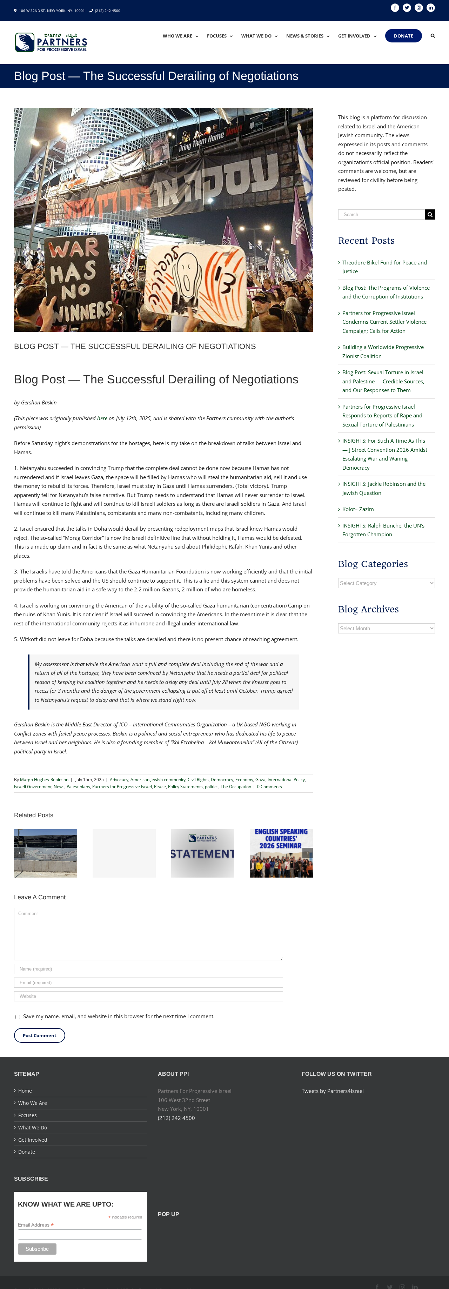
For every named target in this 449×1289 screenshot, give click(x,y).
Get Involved (32, 1139)
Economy (244, 780)
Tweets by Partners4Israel (333, 1090)
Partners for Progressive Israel (122, 787)
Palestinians (78, 787)
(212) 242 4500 (107, 10)
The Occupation (236, 787)
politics (212, 787)
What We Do (32, 1127)
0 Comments (269, 787)
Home (25, 1090)
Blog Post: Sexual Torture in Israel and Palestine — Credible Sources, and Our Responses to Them (383, 381)
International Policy (286, 780)
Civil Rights (198, 780)
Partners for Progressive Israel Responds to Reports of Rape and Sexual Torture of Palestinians (382, 415)
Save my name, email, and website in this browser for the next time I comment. (119, 1016)
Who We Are (32, 1103)
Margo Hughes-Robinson (44, 780)
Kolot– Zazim (358, 508)
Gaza (260, 780)
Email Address (36, 1225)
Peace (160, 787)
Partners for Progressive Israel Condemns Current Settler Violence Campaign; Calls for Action (384, 321)
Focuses (27, 1115)
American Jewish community (158, 780)
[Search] (433, 36)
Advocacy (119, 780)
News (59, 787)
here (102, 418)
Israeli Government (33, 787)
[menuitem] (185, 36)
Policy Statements (185, 787)
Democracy (222, 780)
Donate (26, 1151)
